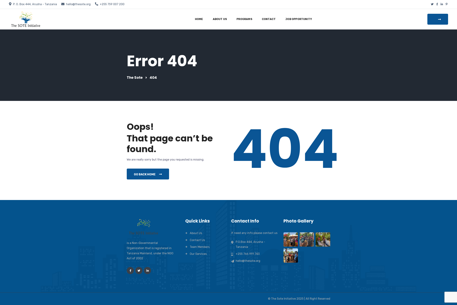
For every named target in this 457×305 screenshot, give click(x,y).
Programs (244, 19)
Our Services (198, 254)
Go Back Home (144, 174)
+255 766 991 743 (248, 254)
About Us (220, 19)
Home (199, 19)
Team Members (200, 247)
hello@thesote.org (78, 4)
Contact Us (197, 240)
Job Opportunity (298, 19)
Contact (269, 19)
